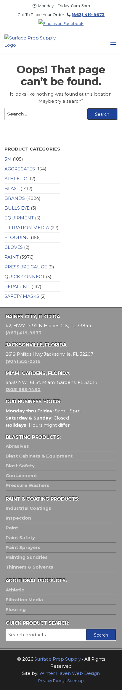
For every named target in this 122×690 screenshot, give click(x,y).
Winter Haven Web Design (69, 673)
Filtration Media (26, 227)
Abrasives (17, 446)
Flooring (17, 237)
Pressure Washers (27, 485)
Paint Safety (20, 537)
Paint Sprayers (23, 547)
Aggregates (19, 169)
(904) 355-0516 (23, 361)
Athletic (15, 178)
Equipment (19, 218)
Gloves (13, 247)
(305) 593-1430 (23, 389)
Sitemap (75, 680)
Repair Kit (17, 286)
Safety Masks (21, 296)
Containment (21, 475)
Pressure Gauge (25, 267)
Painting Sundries (27, 557)
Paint (11, 257)
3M (8, 159)
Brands (14, 198)
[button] (113, 42)
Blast (11, 188)
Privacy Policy (51, 680)
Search (101, 635)
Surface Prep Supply (57, 659)
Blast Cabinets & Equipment (39, 456)
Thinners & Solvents (29, 567)
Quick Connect (24, 276)
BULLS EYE (17, 208)
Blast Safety (20, 466)
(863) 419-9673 (88, 14)
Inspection (18, 518)
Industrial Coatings (28, 508)
